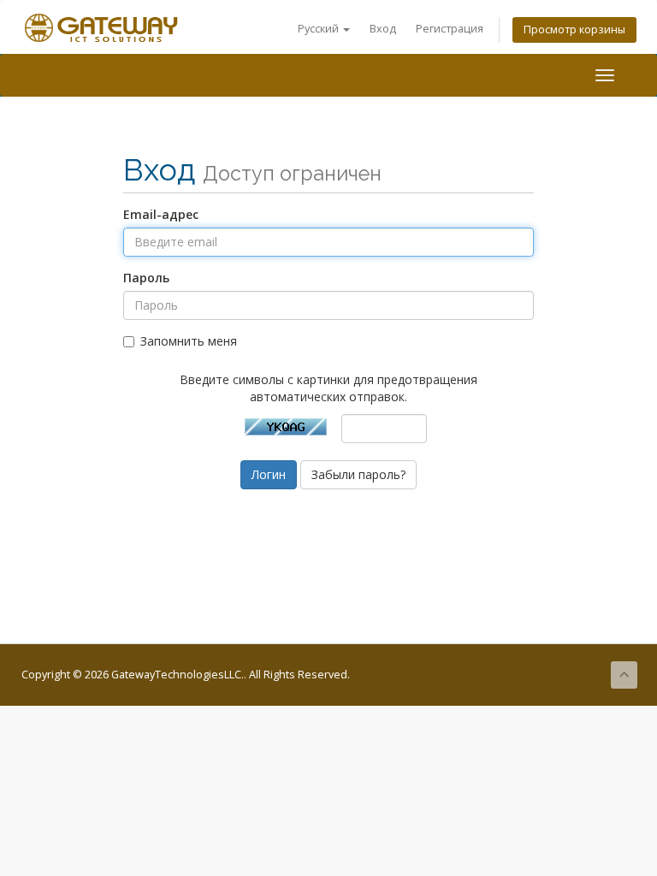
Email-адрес (160, 214)
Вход (383, 28)
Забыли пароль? (358, 474)
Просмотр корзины (574, 29)
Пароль (146, 277)
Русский (319, 28)
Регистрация (449, 28)
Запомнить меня (188, 341)
